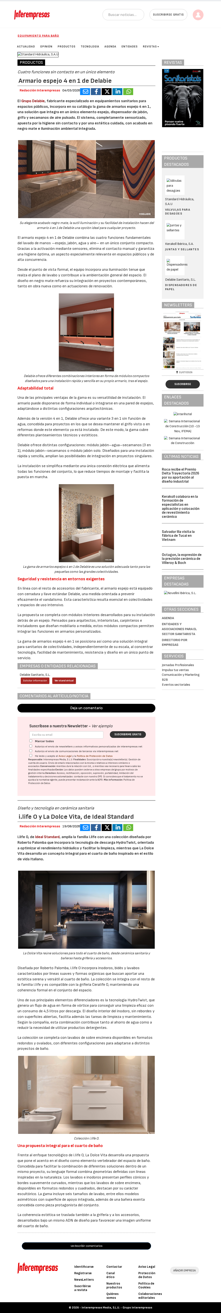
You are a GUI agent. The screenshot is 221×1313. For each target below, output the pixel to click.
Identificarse (84, 1267)
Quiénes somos (112, 1296)
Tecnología (90, 46)
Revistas (150, 46)
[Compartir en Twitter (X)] (107, 91)
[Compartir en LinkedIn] (117, 91)
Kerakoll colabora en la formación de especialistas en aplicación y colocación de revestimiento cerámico (180, 507)
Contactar (114, 1267)
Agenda (110, 46)
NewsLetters (84, 1280)
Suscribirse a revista (82, 1288)
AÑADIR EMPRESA (184, 1270)
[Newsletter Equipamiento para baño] (183, 339)
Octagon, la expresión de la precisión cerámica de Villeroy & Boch (182, 559)
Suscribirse (182, 384)
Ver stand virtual (64, 680)
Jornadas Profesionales (178, 665)
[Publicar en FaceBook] (96, 91)
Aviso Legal (65, 756)
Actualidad (26, 46)
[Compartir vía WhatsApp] (128, 91)
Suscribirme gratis (127, 734)
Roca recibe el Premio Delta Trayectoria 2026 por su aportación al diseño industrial (180, 475)
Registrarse (83, 1273)
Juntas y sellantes (182, 249)
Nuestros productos (114, 1286)
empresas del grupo (110, 769)
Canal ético (110, 1275)
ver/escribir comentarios (87, 1246)
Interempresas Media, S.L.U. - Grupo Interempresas (117, 1307)
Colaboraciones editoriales (150, 1296)
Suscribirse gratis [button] (168, 14)
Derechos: (50, 773)
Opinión (46, 46)
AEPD (100, 779)
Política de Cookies (146, 1286)
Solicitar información (35, 680)
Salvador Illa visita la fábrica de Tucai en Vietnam (178, 536)
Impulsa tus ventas (175, 670)
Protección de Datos (146, 1275)
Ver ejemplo (102, 726)
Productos (67, 46)
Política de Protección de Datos (95, 756)
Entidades (130, 46)
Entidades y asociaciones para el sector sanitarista (179, 629)
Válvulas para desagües (177, 211)
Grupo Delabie (33, 101)
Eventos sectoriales (176, 685)
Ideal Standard (47, 837)
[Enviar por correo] (85, 91)
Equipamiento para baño (38, 36)
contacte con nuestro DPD (88, 776)
